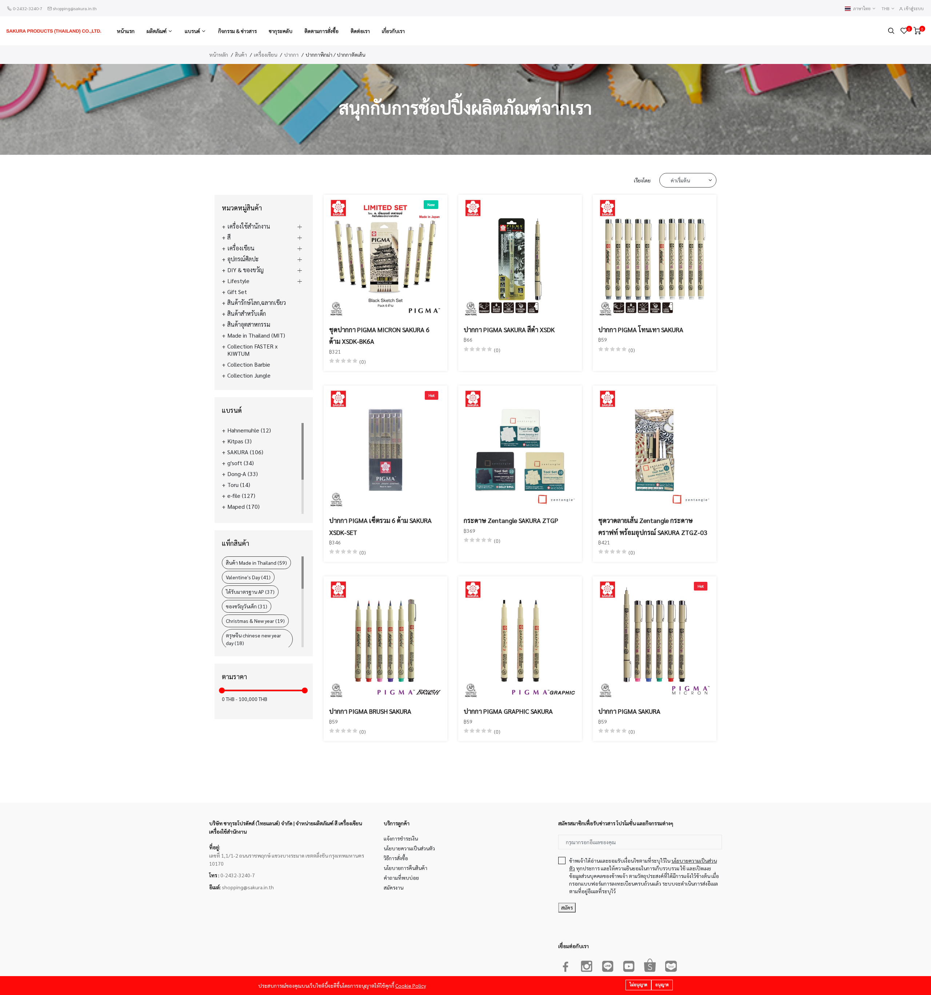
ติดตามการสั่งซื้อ (321, 31)
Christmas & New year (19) (255, 620)
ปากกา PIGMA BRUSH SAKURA (370, 711)
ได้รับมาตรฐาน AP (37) (250, 591)
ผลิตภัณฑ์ (157, 31)
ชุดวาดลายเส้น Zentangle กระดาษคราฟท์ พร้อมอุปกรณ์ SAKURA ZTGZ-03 (652, 526)
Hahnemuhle (249, 430)
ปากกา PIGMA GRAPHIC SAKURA (508, 711)
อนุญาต (662, 984)
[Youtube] (629, 965)
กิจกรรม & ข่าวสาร (237, 31)
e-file (241, 495)
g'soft (240, 463)
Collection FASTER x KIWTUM (252, 350)
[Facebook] (565, 965)
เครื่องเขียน (265, 54)
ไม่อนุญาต (638, 984)
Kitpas (239, 441)
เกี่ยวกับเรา (393, 31)
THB (886, 8)
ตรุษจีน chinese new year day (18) (253, 639)
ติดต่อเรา (360, 31)
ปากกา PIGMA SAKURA (629, 711)
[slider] (222, 690)
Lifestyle (238, 281)
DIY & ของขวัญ (245, 270)
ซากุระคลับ (280, 31)
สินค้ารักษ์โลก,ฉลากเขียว (256, 302)
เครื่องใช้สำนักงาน (248, 226)
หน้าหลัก (218, 54)
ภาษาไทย (862, 8)
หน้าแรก (126, 31)
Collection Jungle (249, 375)
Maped (243, 506)
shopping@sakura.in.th (75, 8)
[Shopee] (650, 965)
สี (229, 237)
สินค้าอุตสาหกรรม (248, 324)
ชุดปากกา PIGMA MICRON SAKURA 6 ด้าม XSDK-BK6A (379, 335)
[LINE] (607, 965)
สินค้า (241, 54)
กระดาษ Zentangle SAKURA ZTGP (511, 520)
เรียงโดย (642, 180)
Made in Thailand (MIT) (256, 335)
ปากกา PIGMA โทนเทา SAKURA (640, 329)
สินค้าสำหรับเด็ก (246, 313)
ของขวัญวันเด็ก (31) (246, 606)
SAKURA (245, 452)
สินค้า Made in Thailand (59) (256, 562)
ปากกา (291, 54)
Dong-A (242, 474)
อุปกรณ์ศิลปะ (243, 259)
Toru (238, 484)
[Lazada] (671, 965)
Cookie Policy (410, 985)
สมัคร (567, 907)
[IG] (586, 965)
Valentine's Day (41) (248, 577)
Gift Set (237, 291)
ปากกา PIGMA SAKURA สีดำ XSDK (509, 329)
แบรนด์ (192, 31)
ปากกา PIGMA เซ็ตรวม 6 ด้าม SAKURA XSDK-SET (380, 526)
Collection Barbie (248, 364)
